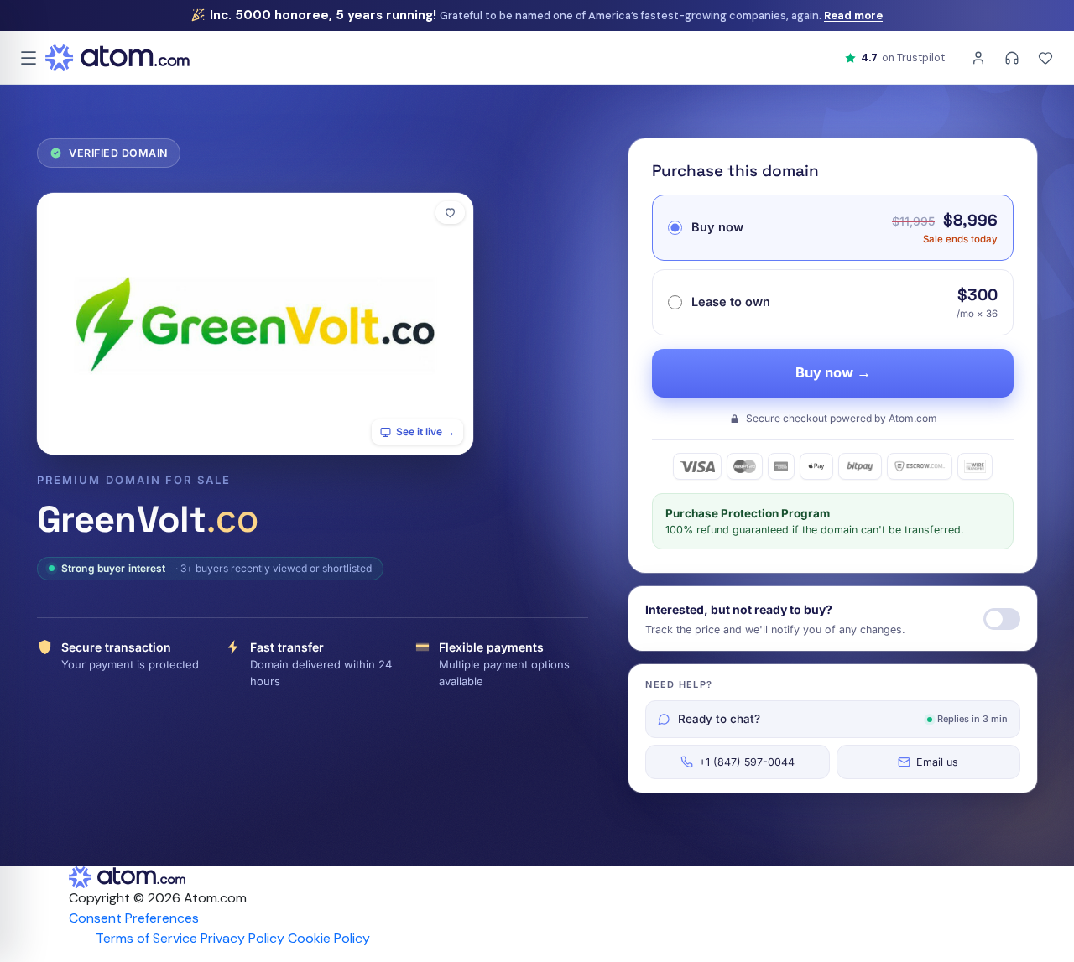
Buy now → (833, 372)
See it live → (425, 431)
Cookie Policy (329, 938)
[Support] (1012, 58)
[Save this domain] (450, 212)
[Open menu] (28, 58)
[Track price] (1001, 619)
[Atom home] (117, 57)
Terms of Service (146, 938)
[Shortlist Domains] (1045, 58)
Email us (937, 762)
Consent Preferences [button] (134, 918)
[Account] (978, 58)
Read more (853, 15)
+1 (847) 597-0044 (747, 762)
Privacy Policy (242, 938)
